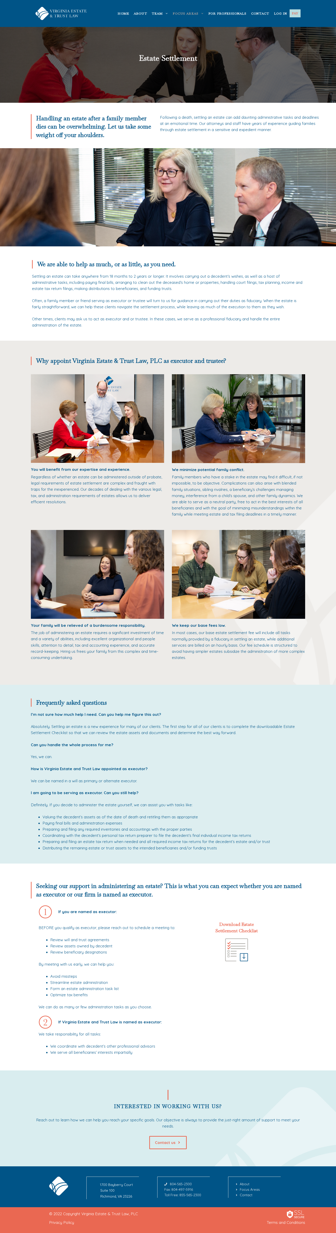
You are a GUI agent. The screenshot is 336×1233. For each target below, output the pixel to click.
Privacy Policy (61, 1222)
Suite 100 (107, 1190)
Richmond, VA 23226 (116, 1196)
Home (123, 13)
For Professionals (227, 13)
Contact (260, 13)
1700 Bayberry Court (116, 1185)
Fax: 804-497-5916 (178, 1189)
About (140, 13)
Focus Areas (185, 13)
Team (157, 13)
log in (280, 13)
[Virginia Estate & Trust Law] (61, 13)
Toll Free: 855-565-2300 (182, 1195)
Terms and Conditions (286, 1222)
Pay (295, 13)
